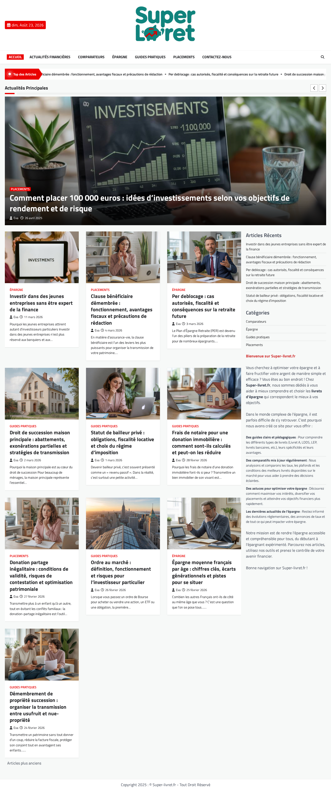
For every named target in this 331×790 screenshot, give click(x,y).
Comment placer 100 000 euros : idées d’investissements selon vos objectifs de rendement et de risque (150, 202)
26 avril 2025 (33, 218)
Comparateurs (91, 57)
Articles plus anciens (24, 763)
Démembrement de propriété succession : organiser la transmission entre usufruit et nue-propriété (38, 707)
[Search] (322, 57)
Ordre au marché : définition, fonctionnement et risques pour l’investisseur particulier (121, 572)
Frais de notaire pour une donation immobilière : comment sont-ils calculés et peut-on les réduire (201, 442)
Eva (16, 218)
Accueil (15, 57)
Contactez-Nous (216, 57)
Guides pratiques (150, 57)
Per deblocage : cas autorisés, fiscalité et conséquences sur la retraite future (185, 74)
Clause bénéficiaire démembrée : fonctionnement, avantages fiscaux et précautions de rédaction (121, 309)
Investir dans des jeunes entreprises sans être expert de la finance (41, 302)
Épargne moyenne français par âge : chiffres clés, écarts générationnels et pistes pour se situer (204, 572)
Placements (184, 57)
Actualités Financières (50, 57)
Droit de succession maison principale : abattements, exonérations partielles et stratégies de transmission (40, 442)
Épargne (119, 57)
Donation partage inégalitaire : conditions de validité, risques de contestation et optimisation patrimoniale (41, 575)
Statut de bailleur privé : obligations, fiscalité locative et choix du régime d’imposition (122, 442)
